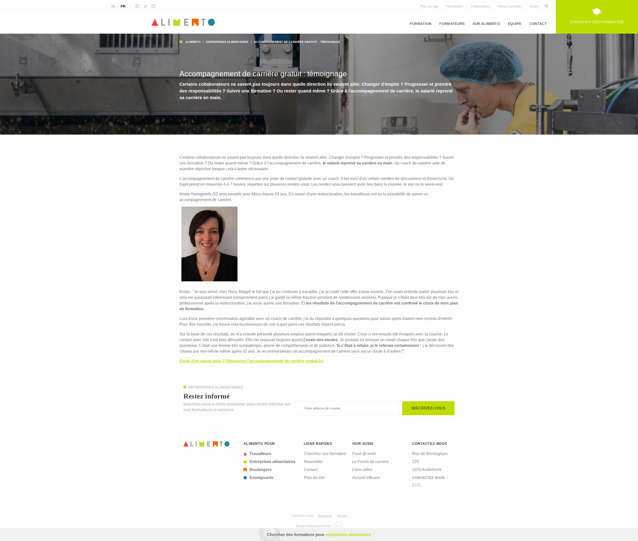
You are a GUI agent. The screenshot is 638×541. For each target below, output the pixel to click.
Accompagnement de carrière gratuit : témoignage (297, 41)
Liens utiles (362, 469)
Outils (534, 6)
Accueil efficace (366, 477)
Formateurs (452, 24)
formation (421, 24)
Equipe (514, 24)
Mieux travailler (510, 6)
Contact (538, 24)
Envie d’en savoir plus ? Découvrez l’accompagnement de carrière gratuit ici (251, 361)
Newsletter (454, 6)
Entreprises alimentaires (227, 41)
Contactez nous (428, 478)
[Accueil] (319, 23)
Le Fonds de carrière (370, 462)
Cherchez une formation (325, 454)
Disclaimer (325, 516)
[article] (270, 454)
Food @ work (364, 454)
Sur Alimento (486, 24)
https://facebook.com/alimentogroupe (137, 6)
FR (123, 6)
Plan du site (429, 6)
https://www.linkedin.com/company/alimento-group (153, 6)
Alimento (193, 41)
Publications (480, 6)
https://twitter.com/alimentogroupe (145, 6)
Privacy (342, 516)
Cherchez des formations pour (319, 535)
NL (113, 6)
